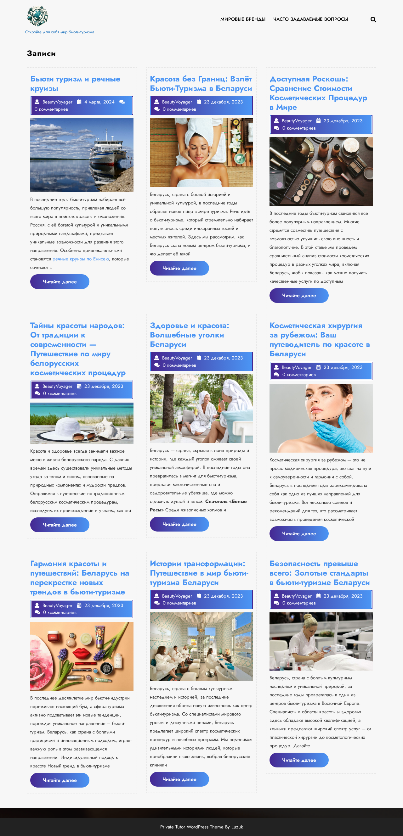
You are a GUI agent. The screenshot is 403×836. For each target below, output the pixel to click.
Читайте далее (66, 283)
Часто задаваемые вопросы (310, 19)
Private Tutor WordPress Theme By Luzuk (201, 826)
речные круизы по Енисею (81, 258)
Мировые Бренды (242, 19)
